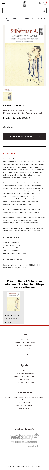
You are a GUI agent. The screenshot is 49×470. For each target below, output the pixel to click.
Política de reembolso (25, 349)
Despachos (24, 379)
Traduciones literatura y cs (22, 18)
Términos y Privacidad (24, 383)
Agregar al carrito (22, 136)
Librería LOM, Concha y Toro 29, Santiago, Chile (24, 398)
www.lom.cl (24, 409)
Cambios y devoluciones (24, 376)
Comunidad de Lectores (24, 343)
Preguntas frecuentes (24, 373)
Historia (24, 339)
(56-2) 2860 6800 (24, 405)
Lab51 (38, 466)
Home (5, 18)
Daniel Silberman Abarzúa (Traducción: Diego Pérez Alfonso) (22, 111)
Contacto (24, 370)
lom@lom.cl (24, 402)
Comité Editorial (24, 346)
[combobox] (24, 10)
